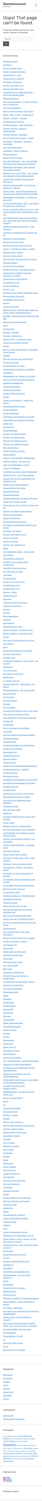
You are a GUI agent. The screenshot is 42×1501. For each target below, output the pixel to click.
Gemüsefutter (8, 623)
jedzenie (6, 1382)
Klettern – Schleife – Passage (15, 118)
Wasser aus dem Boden (13, 515)
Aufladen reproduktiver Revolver (16, 1261)
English (8, 1479)
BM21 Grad (7, 969)
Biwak (20, 1436)
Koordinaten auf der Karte (13, 300)
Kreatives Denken (10, 903)
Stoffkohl (6, 1225)
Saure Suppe (8, 1150)
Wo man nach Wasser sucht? (15, 535)
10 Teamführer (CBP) (11, 892)
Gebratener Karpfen (11, 1146)
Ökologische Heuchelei (12, 899)
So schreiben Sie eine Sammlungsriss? (19, 886)
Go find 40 (20, 1441)
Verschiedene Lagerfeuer (13, 559)
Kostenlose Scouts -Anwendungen (17, 826)
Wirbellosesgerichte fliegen (14, 406)
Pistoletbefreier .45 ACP (13, 1336)
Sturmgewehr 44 (10, 945)
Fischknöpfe (8, 1009)
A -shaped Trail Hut (11, 681)
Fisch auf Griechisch (11, 1184)
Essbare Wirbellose (11, 413)
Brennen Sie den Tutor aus (14, 889)
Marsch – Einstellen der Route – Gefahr (19, 249)
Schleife (6, 1157)
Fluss (27, 1451)
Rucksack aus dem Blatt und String (17, 246)
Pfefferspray (13, 1441)
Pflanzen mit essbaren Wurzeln (16, 444)
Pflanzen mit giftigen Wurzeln (15, 441)
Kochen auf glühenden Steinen (15, 343)
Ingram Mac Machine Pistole (14, 1255)
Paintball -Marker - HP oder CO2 (16, 462)
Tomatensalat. (9, 1020)
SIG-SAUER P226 (10, 1112)
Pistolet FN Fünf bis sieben (14, 1288)
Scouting (9, 1444)
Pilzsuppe (7, 1016)
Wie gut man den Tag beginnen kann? (18, 919)
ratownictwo (8, 1392)
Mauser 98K (8, 948)
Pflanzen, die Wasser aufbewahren (17, 511)
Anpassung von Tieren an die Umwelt (18, 794)
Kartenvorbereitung (11, 286)
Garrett (6, 1441)
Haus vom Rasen (10, 670)
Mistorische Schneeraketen (14, 239)
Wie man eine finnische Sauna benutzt (19, 1126)
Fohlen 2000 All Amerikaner (14, 952)
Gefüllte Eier (8, 1208)
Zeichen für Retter (10, 541)
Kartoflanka (8, 1153)
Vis (4, 1340)
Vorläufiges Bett (9, 742)
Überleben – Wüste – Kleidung (15, 151)
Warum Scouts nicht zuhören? (15, 855)
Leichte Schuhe (9, 763)
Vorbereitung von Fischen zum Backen (18, 369)
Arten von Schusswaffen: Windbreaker (19, 458)
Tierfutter (7, 620)
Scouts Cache (8, 823)
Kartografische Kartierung (13, 296)
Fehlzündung (16, 1448)
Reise (29, 1456)
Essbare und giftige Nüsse (14, 437)
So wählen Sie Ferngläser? (14, 266)
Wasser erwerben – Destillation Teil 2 (18, 630)
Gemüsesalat (8, 1040)
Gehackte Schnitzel (11, 1191)
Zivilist (12, 1438)
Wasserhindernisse (11, 99)
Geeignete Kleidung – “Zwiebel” (16, 769)
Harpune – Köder (10, 592)
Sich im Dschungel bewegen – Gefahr (18, 138)
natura (5, 1385)
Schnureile (7, 732)
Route (5, 326)
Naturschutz (8, 667)
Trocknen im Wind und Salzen (15, 603)
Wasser (6, 637)
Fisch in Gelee (9, 1143)
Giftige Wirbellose (10, 410)
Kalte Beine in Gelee (11, 1051)
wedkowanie (8, 1416)
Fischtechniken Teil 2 (11, 585)
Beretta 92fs (8, 1251)
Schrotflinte (7, 1268)
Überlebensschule (14, 3)
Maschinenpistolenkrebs (13, 955)
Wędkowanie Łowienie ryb (14, 1419)
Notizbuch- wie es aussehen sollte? (17, 864)
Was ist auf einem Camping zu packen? (19, 938)
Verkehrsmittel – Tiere (12, 75)
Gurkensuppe (8, 1003)
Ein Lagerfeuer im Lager (13, 572)
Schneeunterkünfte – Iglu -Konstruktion (19, 690)
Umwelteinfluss (9, 790)
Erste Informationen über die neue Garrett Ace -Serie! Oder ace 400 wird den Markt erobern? (20, 220)
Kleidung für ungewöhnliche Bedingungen (20, 766)
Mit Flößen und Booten (12, 82)
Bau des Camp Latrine (12, 654)
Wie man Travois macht (12, 256)
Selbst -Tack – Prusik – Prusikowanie (18, 115)
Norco (21, 1448)
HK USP (6, 1258)
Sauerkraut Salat (10, 1205)
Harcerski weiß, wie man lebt (15, 906)
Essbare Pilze (8, 427)
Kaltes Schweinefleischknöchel (15, 1218)
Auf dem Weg (8, 329)
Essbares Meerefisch (11, 387)
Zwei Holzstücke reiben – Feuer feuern (19, 552)
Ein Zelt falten (8, 697)
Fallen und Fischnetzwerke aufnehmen (19, 380)
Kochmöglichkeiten (10, 616)
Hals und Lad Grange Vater (14, 1181)
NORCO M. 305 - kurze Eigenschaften (18, 475)
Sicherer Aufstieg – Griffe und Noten (18, 125)
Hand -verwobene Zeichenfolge (16, 728)
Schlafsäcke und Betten (13, 749)
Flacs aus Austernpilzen (13, 989)
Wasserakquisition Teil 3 (13, 627)
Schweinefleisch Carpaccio (14, 1215)
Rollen (5, 548)
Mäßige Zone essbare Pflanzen (16, 485)
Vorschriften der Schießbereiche (16, 1272)
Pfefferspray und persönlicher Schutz (18, 1236)
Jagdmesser (28, 1448)
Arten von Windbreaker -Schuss (16, 465)
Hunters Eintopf (9, 1295)
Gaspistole (35, 1448)
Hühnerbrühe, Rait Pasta (13, 985)
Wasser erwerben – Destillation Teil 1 (18, 634)
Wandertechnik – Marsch (13, 252)
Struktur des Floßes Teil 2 (13, 86)
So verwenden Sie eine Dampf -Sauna (18, 982)
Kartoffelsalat (8, 1177)
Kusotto (6, 1037)
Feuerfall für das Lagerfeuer (14, 568)
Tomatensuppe (9, 1006)
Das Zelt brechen (10, 701)
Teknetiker (19, 1453)
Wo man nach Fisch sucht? (14, 582)
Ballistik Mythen (9, 1292)
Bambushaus (8, 677)
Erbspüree (7, 999)
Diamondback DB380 (11, 1108)
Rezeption (31, 1458)
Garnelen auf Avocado (12, 1058)
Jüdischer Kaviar (10, 1222)
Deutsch (8, 1480)
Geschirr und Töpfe (11, 363)
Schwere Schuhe (10, 759)
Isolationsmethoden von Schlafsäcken (18, 745)
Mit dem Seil (8, 721)
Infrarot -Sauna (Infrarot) (13, 1122)
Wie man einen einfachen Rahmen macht (20, 259)
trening (6, 1399)
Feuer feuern (8, 555)
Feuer (5, 647)
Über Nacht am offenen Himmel (16, 714)
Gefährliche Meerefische (13, 383)
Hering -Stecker (9, 1167)
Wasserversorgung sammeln (14, 522)
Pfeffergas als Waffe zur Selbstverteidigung (21, 1298)
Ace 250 (5, 1436)
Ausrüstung (7, 1378)
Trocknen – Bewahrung (12, 336)
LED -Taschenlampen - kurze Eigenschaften (21, 1061)
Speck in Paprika (10, 1030)
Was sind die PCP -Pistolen (14, 1350)
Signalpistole (8, 1285)
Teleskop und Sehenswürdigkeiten (17, 1064)
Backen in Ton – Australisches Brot (17, 339)
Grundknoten (8, 725)
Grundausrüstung (10, 773)
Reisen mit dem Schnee (12, 158)
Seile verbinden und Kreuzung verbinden (19, 718)
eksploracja (7, 1375)
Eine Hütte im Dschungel (13, 674)
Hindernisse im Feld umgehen (15, 279)
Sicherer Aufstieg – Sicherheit (15, 135)
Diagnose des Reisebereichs (14, 322)
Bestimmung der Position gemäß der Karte (20, 293)
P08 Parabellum (9, 1333)
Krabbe (6, 397)
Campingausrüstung (11, 756)
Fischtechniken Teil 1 (11, 589)
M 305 (34, 1445)
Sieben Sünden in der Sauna (15, 1132)
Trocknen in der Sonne (12, 606)
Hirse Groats (8, 1013)
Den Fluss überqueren (12, 108)
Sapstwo (32, 1451)
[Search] (6, 43)
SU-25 (5, 1347)
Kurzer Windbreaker (15, 1456)
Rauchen (6, 609)
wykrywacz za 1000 (17, 1458)
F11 (29, 1438)
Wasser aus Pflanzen (11, 518)
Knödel (6, 1194)
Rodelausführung (10, 154)
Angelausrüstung (10, 596)
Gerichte (6, 613)
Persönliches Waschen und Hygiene (17, 651)
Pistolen (5, 1451)
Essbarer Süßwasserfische (14, 394)
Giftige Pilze (8, 424)
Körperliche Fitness (11, 776)
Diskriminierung (9, 929)
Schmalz (6, 1033)
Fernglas (29, 1445)
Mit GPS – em (8, 290)
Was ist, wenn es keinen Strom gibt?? (18, 111)
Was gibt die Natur (10, 448)
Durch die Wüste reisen (12, 148)
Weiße (35, 1453)
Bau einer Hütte (9, 694)
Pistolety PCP (11, 1451)
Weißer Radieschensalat (13, 1023)
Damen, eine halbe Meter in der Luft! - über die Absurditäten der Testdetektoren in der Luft (21, 212)
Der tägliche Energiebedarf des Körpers (19, 783)
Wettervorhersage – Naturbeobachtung (19, 270)
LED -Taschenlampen (21, 1445)
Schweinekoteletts (10, 992)
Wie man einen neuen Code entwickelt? (19, 830)
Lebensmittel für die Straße (14, 488)
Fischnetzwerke (9, 579)
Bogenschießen (9, 455)
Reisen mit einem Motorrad (14, 72)
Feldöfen (6, 356)
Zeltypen (6, 704)
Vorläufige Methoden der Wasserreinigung (20, 498)
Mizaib (5, 1448)
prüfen (30, 1453)
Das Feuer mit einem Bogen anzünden (18, 640)
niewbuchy (10, 1448)
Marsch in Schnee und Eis (13, 242)
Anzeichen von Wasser (12, 531)
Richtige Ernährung (10, 787)
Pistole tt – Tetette (10, 1115)
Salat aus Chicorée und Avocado (16, 1201)
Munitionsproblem (10, 431)
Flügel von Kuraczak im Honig (15, 1232)
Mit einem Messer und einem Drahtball (19, 735)
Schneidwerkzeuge (11, 738)
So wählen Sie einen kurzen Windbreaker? (20, 472)
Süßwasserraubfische (12, 390)
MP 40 (5, 1101)
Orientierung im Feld (11, 283)
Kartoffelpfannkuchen (12, 1027)
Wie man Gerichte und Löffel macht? (18, 359)
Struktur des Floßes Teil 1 (13, 89)
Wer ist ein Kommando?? (13, 1098)
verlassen (17, 1451)
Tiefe (25, 1441)
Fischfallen (7, 575)
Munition (10, 1436)
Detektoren (7, 1458)
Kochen (6, 346)
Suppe (5, 996)
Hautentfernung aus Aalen (14, 366)
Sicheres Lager (9, 658)
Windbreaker (6, 1456)
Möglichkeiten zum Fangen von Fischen (19, 376)
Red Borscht (8, 1163)
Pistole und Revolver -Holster (15, 941)
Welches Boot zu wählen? (13, 79)
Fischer (33, 1438)
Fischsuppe (7, 1187)
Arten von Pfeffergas (11, 468)
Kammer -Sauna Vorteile (13, 1129)
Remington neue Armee (12, 962)
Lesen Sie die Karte (11, 307)
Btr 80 (5, 1281)
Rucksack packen (10, 263)
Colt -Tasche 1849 (10, 966)
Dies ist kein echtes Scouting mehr (17, 916)
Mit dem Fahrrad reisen (12, 68)
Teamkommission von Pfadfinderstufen (19, 896)
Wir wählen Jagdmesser (13, 1308)
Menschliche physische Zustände (16, 797)
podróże (6, 1389)
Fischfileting (8, 373)
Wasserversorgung (10, 538)
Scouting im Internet (11, 851)
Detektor (35, 1456)
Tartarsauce (8, 1044)
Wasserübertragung (11, 495)
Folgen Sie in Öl (9, 1047)
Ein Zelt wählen (9, 708)
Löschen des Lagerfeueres (14, 545)
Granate (6, 1119)
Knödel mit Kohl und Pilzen (14, 451)
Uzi (4, 1105)
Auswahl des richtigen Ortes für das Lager (20, 711)
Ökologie (25, 1438)
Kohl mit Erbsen (9, 1054)
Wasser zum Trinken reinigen (15, 502)
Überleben (7, 65)
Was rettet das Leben (12, 810)
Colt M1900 (8, 959)
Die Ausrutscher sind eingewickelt (17, 1198)
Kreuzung (23, 1451)
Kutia (5, 1229)
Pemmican (7, 599)
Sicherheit (15, 1436)
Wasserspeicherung (11, 492)
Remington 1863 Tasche (13, 1343)
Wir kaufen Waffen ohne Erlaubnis (17, 1329)
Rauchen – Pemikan (11, 333)
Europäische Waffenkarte (13, 972)
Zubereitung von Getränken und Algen (18, 417)
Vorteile (25, 1458)
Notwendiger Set (10, 752)
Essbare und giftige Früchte (14, 434)
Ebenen (6, 303)
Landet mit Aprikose (11, 1174)
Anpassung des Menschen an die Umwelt (20, 780)
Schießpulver (8, 1265)
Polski (7, 1477)
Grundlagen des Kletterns (13, 122)
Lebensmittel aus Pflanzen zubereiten (18, 420)
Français (8, 1481)
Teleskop (25, 1453)
